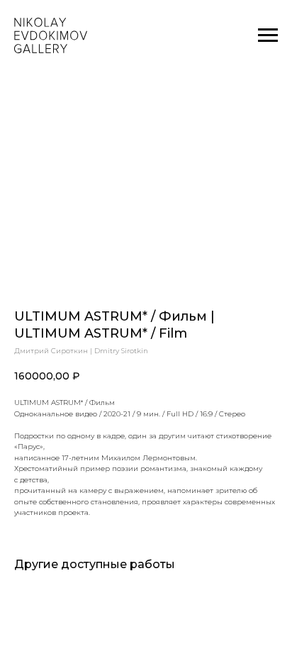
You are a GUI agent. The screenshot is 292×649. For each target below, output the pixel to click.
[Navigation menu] (268, 35)
